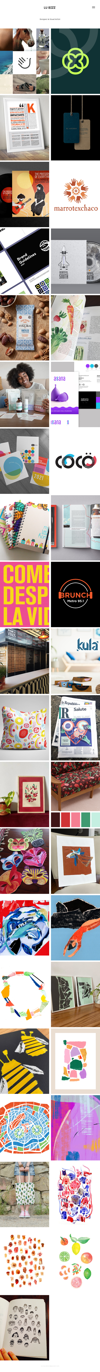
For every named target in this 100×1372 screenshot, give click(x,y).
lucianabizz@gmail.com (50, 1366)
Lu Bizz (50, 7)
